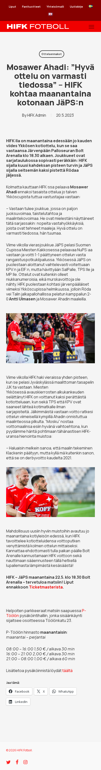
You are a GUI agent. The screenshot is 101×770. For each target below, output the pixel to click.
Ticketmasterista (46, 587)
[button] (91, 26)
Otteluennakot (51, 54)
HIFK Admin (36, 115)
